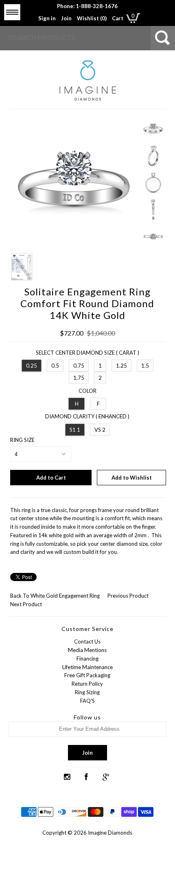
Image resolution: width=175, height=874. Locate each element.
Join (66, 18)
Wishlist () (92, 18)
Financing (87, 658)
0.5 (55, 365)
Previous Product (128, 595)
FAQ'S (87, 700)
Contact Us (87, 641)
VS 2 (99, 429)
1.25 (121, 365)
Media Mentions (87, 650)
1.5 (145, 365)
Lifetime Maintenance (87, 667)
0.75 (78, 365)
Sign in (47, 18)
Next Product (26, 604)
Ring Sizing (87, 692)
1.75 (78, 378)
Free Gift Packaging (87, 675)
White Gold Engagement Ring (65, 595)
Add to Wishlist (132, 477)
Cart (117, 18)
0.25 (31, 365)
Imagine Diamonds (110, 832)
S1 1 (75, 429)
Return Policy (87, 683)
